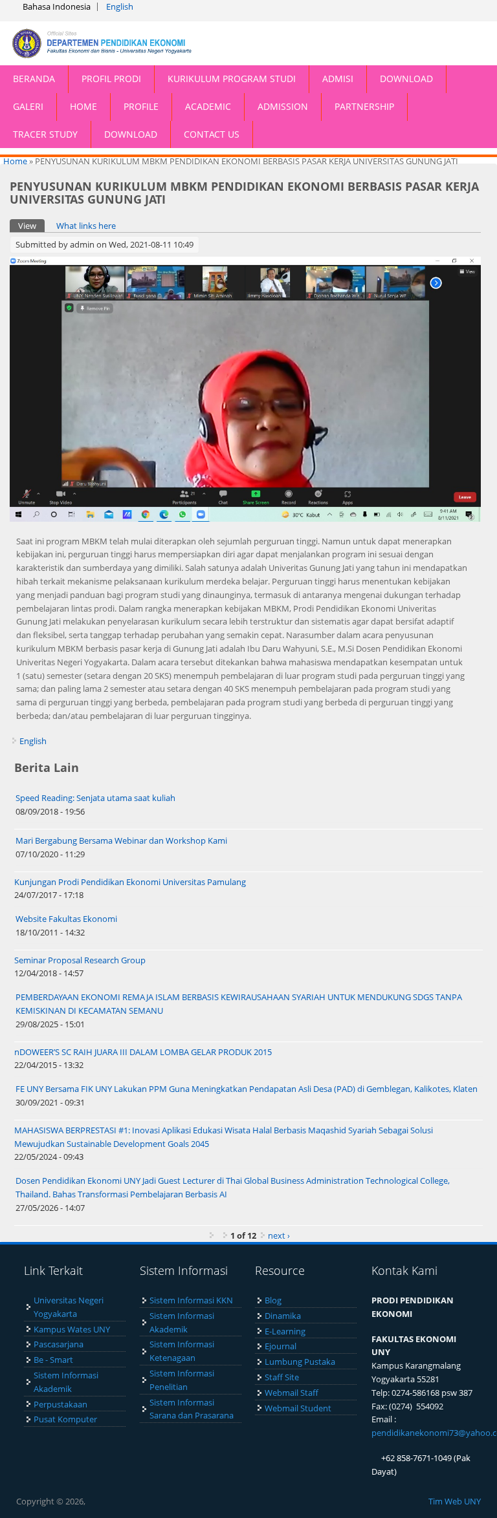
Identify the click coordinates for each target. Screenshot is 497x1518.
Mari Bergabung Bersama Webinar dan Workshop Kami (121, 840)
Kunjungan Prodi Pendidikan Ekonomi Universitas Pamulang (130, 882)
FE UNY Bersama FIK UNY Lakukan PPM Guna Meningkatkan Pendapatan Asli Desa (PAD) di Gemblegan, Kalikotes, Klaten (247, 1089)
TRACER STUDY (45, 134)
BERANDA (34, 78)
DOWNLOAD (406, 78)
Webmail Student (298, 1408)
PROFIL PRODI (111, 78)
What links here (86, 225)
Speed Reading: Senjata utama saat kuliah (95, 798)
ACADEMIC (208, 106)
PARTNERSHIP (364, 106)
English (119, 6)
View (31, 225)
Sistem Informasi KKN (191, 1300)
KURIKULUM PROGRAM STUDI (232, 78)
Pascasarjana (58, 1344)
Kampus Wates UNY (72, 1329)
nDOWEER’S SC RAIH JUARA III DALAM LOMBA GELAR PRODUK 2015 (143, 1052)
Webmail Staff (291, 1392)
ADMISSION (283, 106)
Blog (273, 1300)
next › (279, 1235)
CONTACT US (211, 134)
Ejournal (280, 1346)
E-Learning (285, 1331)
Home (15, 161)
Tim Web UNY (454, 1501)
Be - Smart (53, 1359)
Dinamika (283, 1315)
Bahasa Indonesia (57, 6)
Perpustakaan (60, 1404)
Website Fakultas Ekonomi (66, 919)
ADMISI (337, 78)
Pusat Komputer (65, 1419)
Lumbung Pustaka (300, 1361)
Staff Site (282, 1377)
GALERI (28, 106)
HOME (83, 106)
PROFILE (141, 106)
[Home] (124, 43)
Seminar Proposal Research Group (80, 960)
